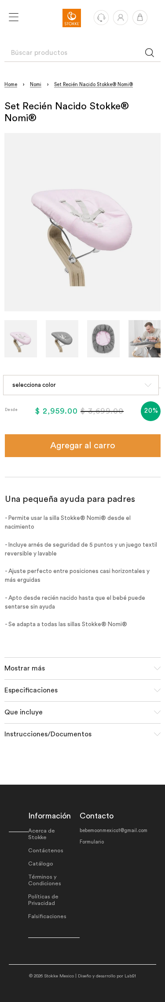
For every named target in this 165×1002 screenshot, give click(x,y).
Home (10, 84)
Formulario (92, 842)
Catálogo (40, 863)
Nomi (35, 84)
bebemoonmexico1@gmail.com (113, 830)
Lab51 (130, 976)
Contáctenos (45, 850)
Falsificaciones (47, 916)
